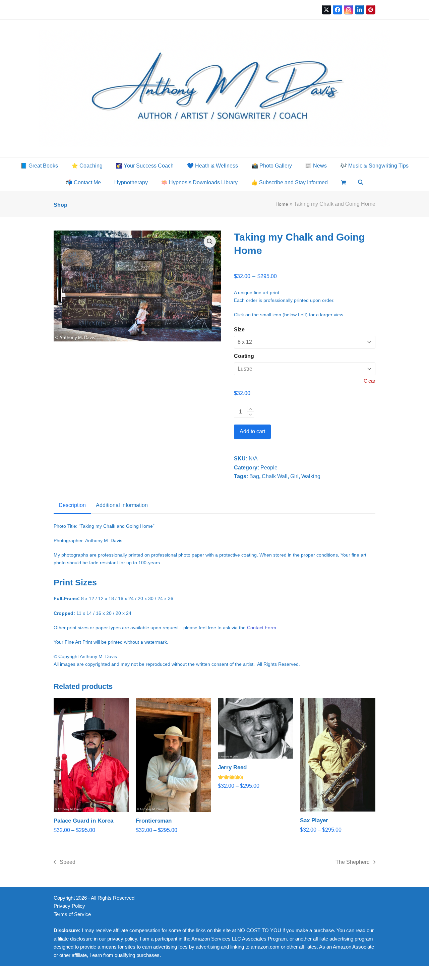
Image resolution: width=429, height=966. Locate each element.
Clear (369, 381)
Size (239, 329)
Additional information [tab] (122, 505)
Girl (294, 476)
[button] (343, 182)
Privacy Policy (69, 906)
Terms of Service (72, 914)
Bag (254, 476)
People (269, 467)
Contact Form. (262, 627)
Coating (244, 356)
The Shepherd (352, 862)
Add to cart (252, 431)
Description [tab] (72, 505)
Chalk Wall (275, 476)
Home (281, 204)
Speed (64, 862)
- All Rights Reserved (111, 898)
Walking (310, 476)
